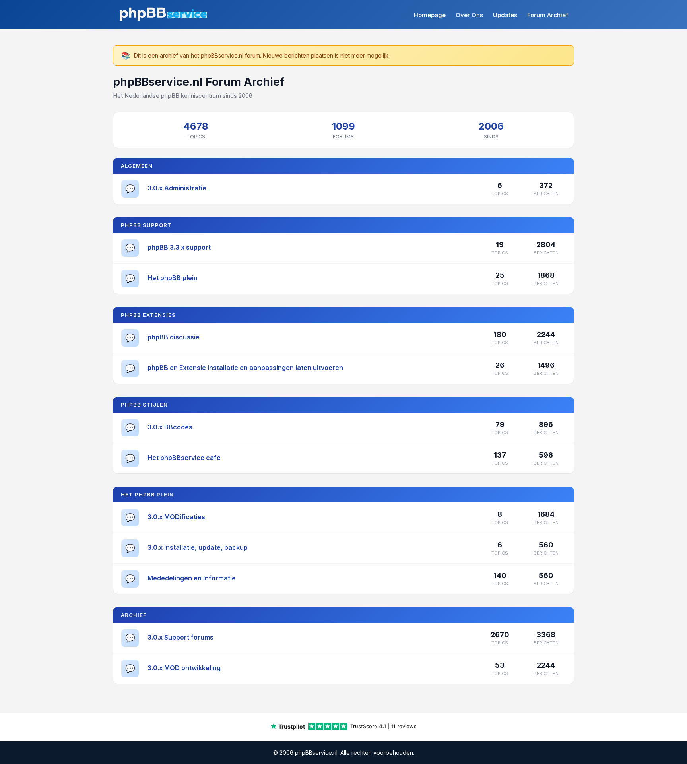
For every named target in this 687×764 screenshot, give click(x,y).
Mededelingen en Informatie (191, 578)
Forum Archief (547, 15)
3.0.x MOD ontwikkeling (184, 668)
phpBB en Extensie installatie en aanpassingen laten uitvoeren (245, 368)
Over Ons (469, 15)
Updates (505, 15)
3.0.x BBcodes (169, 427)
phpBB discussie (173, 337)
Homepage (430, 15)
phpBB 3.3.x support (179, 247)
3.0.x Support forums (180, 637)
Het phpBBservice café (184, 458)
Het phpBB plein (172, 278)
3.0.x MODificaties (176, 517)
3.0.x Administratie (176, 188)
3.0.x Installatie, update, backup (197, 547)
